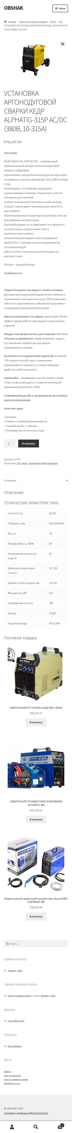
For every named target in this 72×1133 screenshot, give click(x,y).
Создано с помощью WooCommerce (26, 1113)
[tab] (36, 481)
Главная (12, 21)
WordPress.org (12, 1083)
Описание (10, 480)
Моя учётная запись (12, 1127)
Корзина (55, 1124)
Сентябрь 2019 (16, 1020)
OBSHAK (13, 7)
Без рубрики (14, 1046)
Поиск (36, 1127)
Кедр (53, 21)
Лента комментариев (16, 1079)
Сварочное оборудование (33, 21)
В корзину (28, 443)
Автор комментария (19, 995)
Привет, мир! (15, 970)
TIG (60, 21)
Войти (7, 1071)
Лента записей (12, 1075)
